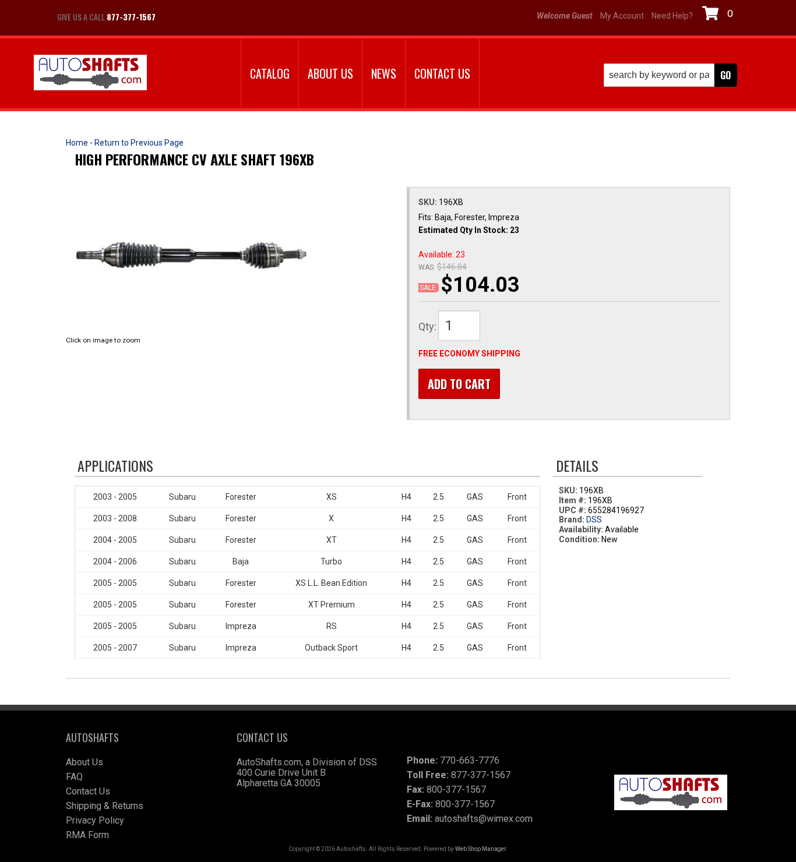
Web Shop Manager (480, 849)
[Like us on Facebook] (176, 17)
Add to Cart (459, 384)
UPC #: (573, 510)
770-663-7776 (469, 760)
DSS (594, 519)
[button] (670, 75)
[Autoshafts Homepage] (90, 74)
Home (77, 142)
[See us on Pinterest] (235, 17)
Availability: (581, 529)
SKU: (428, 202)
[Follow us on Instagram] (206, 17)
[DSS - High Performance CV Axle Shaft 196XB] (191, 255)
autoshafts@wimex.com (484, 818)
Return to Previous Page (139, 142)
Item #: (573, 500)
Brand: (571, 519)
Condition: (579, 539)
